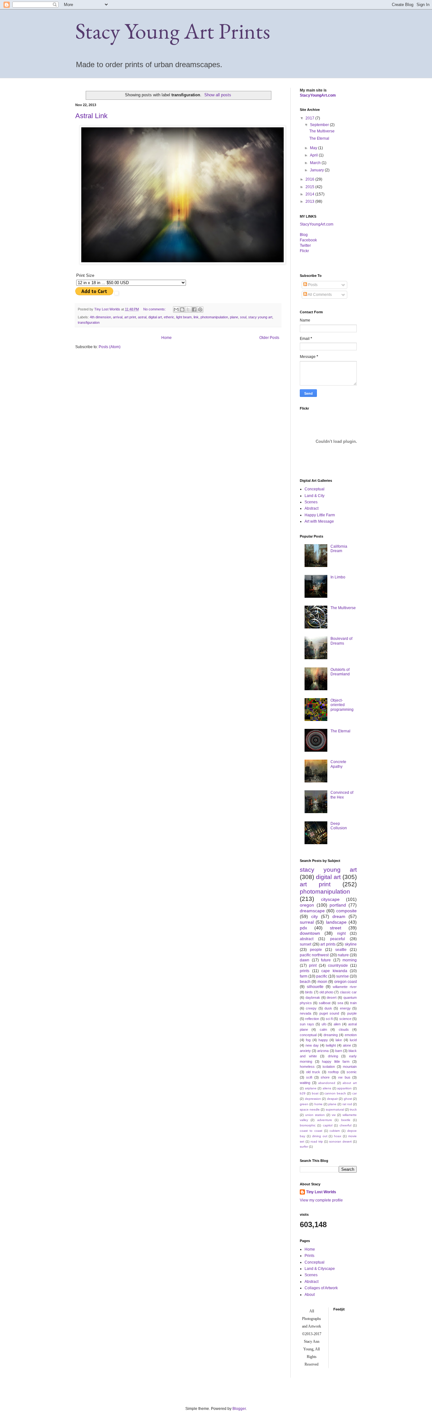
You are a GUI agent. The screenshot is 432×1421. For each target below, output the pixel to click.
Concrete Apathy (338, 764)
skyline (351, 944)
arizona (323, 1051)
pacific (321, 976)
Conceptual (314, 489)
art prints (328, 944)
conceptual (308, 1035)
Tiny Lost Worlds (321, 1192)
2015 (310, 187)
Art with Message (319, 521)
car (354, 1093)
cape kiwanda (334, 971)
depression (313, 1098)
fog (308, 1040)
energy (345, 1008)
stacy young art (260, 317)
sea (340, 1003)
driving (333, 1056)
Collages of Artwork (321, 1288)
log (304, 235)
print (313, 965)
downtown (310, 933)
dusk (328, 1008)
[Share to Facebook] (194, 309)
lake (339, 1040)
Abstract (311, 508)
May (314, 148)
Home (166, 337)
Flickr (304, 251)
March (316, 163)
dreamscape (312, 910)
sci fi (329, 1019)
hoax (337, 1136)
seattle (341, 949)
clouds (344, 1029)
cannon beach (335, 1093)
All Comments (319, 294)
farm (303, 976)
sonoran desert (340, 1141)
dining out (319, 1136)
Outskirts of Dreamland (340, 671)
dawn (304, 960)
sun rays (307, 1024)
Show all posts (217, 94)
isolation (329, 1066)
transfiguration (89, 322)
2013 (310, 201)
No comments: (155, 309)
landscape (336, 922)
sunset (305, 944)
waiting (305, 1083)
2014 (310, 194)
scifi (309, 1077)
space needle (310, 1109)
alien (337, 1024)
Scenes (311, 502)
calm (323, 1029)
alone (347, 1045)
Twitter (305, 245)
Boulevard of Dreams (341, 640)
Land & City (314, 496)
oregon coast (345, 981)
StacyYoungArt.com (318, 95)
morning (350, 960)
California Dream (338, 548)
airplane (311, 1088)
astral (142, 317)
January (317, 170)
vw (334, 1115)
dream (338, 916)
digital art (155, 317)
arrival (117, 317)
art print (130, 317)
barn (338, 1051)
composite (346, 910)
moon (322, 981)
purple (352, 1013)
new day (312, 1045)
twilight (331, 1045)
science (345, 1019)
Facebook (308, 240)
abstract (306, 939)
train (353, 1003)
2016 (310, 179)
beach (305, 981)
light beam (184, 317)
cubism (335, 1130)
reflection (312, 1019)
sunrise (342, 976)
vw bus (344, 1077)
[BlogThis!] (182, 309)
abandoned (326, 1083)
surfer (304, 1146)
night (341, 933)
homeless (307, 1066)
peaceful (337, 939)
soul (243, 317)
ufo (324, 1024)
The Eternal (319, 138)
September (320, 125)
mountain (350, 1066)
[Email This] (176, 309)
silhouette (315, 987)
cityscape (330, 899)
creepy (311, 1008)
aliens (327, 1088)
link (196, 317)
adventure (324, 1120)
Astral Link (91, 116)
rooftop (333, 1072)
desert (331, 997)
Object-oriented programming (342, 705)
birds (309, 992)
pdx (303, 927)
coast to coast (311, 1130)
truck (353, 1109)
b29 (302, 1093)
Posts (312, 285)
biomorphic (308, 1125)
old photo (326, 992)
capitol (327, 1125)
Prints (309, 1255)
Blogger (239, 1408)
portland (338, 905)
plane (234, 317)
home (318, 1104)
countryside (338, 965)
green (304, 1104)
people (316, 949)
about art (350, 1083)
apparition (344, 1088)
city (314, 916)
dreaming (331, 1035)
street (335, 927)
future (326, 960)
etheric (169, 317)
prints (304, 971)
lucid (353, 1040)
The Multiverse (322, 131)
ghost (348, 1098)
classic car (348, 992)
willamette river (345, 987)
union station (315, 1115)
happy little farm (335, 1061)
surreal (307, 922)
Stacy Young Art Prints (172, 30)
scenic (352, 1072)
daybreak (312, 997)
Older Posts (269, 337)
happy (323, 1040)
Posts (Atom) (109, 347)
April (314, 155)
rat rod (347, 1104)
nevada (305, 1013)
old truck (313, 1072)
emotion (351, 1035)
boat (315, 1093)
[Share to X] (188, 309)
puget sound (329, 1013)
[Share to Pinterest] (200, 309)
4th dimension (100, 317)
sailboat (324, 1003)
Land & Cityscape (320, 1268)
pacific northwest (314, 955)
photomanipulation (214, 317)
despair (332, 1098)
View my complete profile (321, 1200)
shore (325, 1077)
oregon (307, 905)
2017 (310, 118)
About (310, 1294)
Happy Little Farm (320, 515)
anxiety (305, 1051)
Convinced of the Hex (341, 794)
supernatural (335, 1109)
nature (343, 955)
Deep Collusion (338, 825)
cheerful (345, 1125)
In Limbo (337, 577)
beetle (345, 1120)
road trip (317, 1141)
